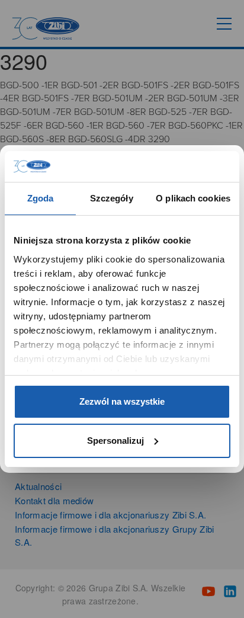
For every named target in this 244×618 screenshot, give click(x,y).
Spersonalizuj (115, 441)
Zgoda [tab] (40, 198)
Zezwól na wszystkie (122, 401)
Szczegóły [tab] (111, 198)
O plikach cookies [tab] (193, 198)
